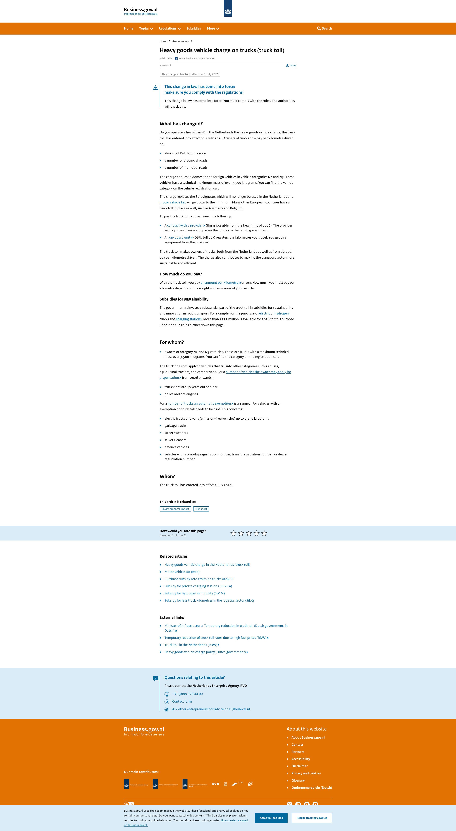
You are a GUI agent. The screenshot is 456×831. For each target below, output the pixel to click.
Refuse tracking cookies (312, 818)
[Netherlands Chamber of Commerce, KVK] (215, 784)
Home (163, 41)
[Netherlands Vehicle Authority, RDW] (237, 784)
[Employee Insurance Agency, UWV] (250, 784)
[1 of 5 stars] (234, 533)
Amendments (180, 41)
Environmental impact (175, 509)
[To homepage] (228, 8)
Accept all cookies (271, 818)
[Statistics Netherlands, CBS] (225, 784)
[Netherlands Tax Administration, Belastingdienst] (165, 784)
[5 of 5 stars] (265, 533)
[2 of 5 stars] (242, 533)
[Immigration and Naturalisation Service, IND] (195, 784)
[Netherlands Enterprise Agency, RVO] (136, 784)
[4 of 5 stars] (257, 533)
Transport (201, 509)
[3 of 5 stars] (250, 533)
